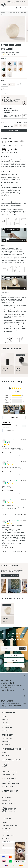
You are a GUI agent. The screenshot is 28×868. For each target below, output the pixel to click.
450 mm (19, 84)
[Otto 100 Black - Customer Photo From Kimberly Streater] (11, 407)
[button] (22, 456)
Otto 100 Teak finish (7, 511)
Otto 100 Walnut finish (7, 490)
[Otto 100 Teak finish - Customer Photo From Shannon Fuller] (22, 412)
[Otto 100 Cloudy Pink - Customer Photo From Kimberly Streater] (5, 407)
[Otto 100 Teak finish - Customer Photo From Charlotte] (5, 412)
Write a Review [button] (15, 417)
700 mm (4, 88)
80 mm (4, 84)
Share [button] (5, 456)
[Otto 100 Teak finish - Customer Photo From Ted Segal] (22, 407)
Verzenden (22, 648)
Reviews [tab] (5, 422)
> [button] (19, 555)
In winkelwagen (14, 130)
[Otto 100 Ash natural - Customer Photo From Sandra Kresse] (17, 412)
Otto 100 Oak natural (7, 452)
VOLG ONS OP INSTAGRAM (10, 575)
